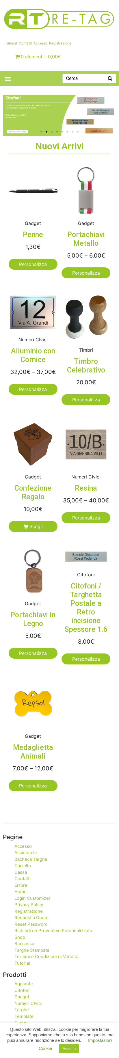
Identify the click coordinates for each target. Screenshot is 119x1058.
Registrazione (60, 43)
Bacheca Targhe (30, 859)
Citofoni (22, 990)
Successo (24, 943)
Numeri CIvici (28, 1003)
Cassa (20, 872)
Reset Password (31, 924)
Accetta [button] (69, 1048)
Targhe (21, 1009)
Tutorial (11, 43)
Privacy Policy (28, 904)
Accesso (40, 43)
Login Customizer (32, 898)
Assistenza (25, 852)
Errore (20, 885)
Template (24, 1016)
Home (20, 891)
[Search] (110, 78)
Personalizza (33, 264)
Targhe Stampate (31, 950)
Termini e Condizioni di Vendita (46, 956)
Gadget (21, 996)
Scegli (36, 526)
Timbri (21, 1022)
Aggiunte (23, 983)
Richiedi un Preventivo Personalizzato (53, 930)
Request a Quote (31, 917)
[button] (7, 78)
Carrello (22, 865)
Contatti (25, 43)
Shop (19, 937)
